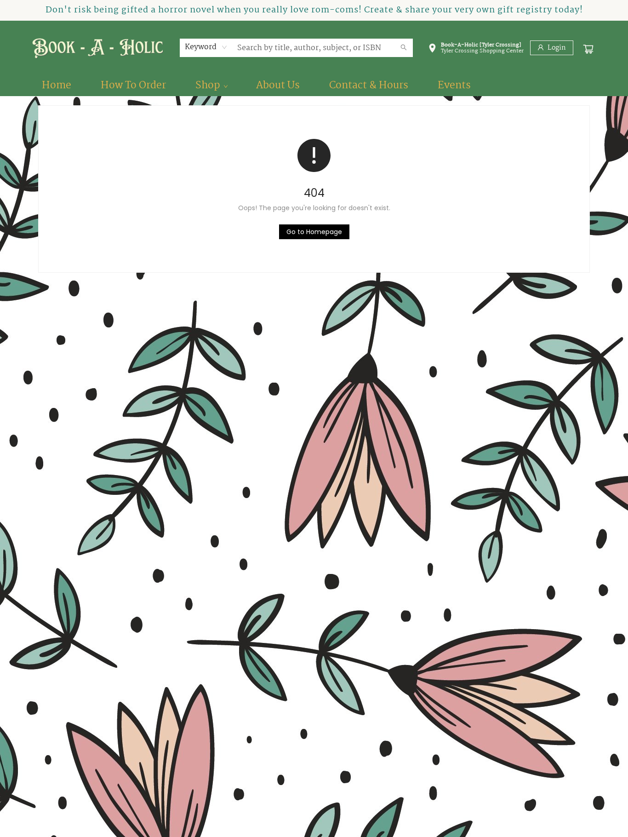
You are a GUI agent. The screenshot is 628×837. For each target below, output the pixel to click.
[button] (476, 49)
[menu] (314, 85)
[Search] (403, 48)
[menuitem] (56, 85)
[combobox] (206, 47)
